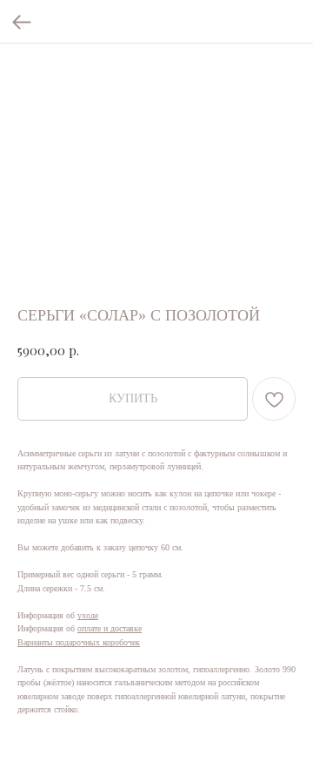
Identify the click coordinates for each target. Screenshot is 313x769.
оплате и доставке (109, 628)
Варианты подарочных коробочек (78, 642)
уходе (87, 615)
